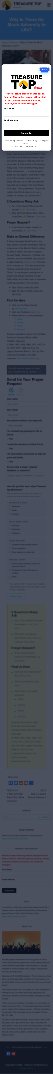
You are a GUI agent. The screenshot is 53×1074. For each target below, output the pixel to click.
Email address (11, 119)
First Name (9, 108)
